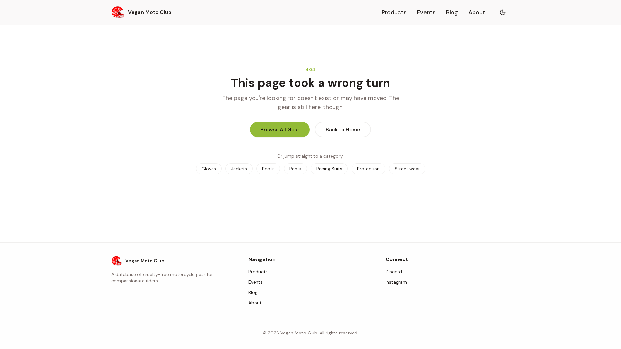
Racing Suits (329, 169)
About (476, 12)
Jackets (239, 169)
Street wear (407, 169)
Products (394, 12)
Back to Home (343, 129)
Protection (368, 169)
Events (426, 12)
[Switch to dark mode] (503, 12)
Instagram (396, 282)
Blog (452, 12)
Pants (295, 169)
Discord (394, 272)
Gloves (209, 169)
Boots (268, 169)
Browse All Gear (279, 129)
